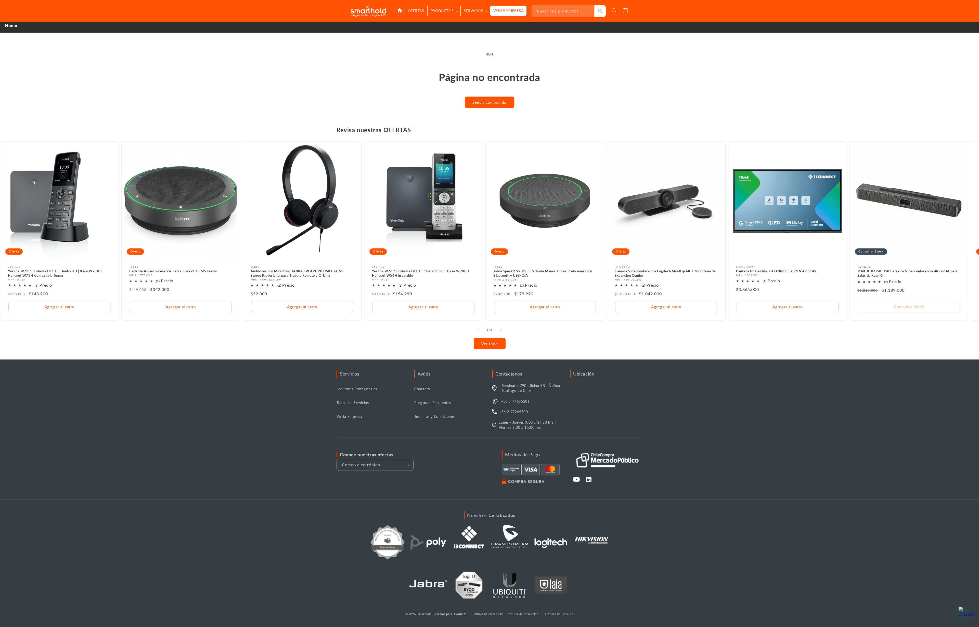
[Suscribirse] (407, 465)
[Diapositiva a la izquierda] (478, 329)
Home (11, 25)
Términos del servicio (558, 614)
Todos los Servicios (353, 403)
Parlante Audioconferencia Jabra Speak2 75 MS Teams (173, 271)
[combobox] (563, 11)
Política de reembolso (523, 614)
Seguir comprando (489, 102)
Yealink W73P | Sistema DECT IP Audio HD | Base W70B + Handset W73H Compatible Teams (55, 273)
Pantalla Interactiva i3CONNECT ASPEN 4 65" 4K (776, 271)
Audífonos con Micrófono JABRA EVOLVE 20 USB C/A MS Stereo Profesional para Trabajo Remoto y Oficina (297, 273)
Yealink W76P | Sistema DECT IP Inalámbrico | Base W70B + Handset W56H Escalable (421, 273)
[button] (444, 11)
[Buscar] (600, 11)
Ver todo (489, 343)
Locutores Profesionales (357, 389)
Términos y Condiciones (434, 416)
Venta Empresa (349, 416)
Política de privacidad (488, 614)
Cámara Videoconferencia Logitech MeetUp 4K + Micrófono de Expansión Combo (665, 273)
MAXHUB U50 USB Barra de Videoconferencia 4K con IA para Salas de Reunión (907, 273)
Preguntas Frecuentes (432, 403)
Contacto (422, 389)
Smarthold (425, 614)
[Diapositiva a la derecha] (500, 329)
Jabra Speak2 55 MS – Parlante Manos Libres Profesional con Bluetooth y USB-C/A (542, 273)
